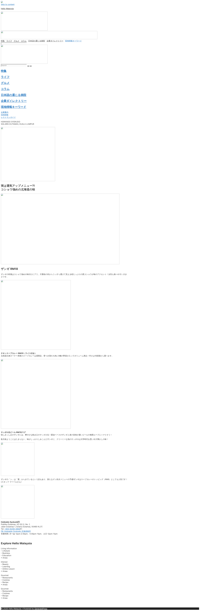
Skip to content (7, 4)
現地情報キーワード (73, 41)
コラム (24, 41)
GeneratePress (40, 608)
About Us (5, 602)
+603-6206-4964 (12, 529)
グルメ (16, 41)
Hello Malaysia (7, 8)
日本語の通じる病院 (36, 41)
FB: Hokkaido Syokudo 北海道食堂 (16, 531)
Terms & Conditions (81, 606)
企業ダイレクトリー (55, 41)
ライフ (9, 41)
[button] (4, 112)
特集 (3, 41)
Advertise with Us (21, 602)
